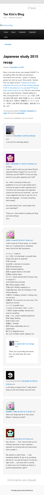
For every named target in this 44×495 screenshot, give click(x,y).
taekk (5, 113)
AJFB (8, 240)
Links (5, 37)
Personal (23, 111)
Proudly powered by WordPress (22, 490)
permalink (20, 113)
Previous (7, 44)
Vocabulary (30, 111)
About (13, 32)
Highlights (32, 32)
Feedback (22, 32)
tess (7, 164)
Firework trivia (26, 82)
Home (6, 32)
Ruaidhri (9, 411)
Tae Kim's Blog (13, 14)
